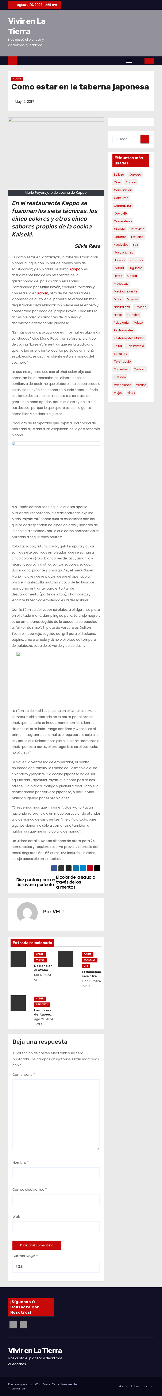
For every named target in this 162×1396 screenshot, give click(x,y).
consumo (121, 198)
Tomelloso (121, 369)
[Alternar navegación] (129, 60)
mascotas (121, 284)
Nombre (20, 1162)
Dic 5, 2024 (42, 975)
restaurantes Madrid (129, 338)
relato (138, 322)
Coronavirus (123, 206)
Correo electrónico (29, 1189)
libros (118, 276)
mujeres (132, 299)
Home (123, 1386)
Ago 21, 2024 (43, 1019)
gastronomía (124, 252)
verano (141, 385)
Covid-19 (120, 213)
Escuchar (89, 960)
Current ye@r (25, 1255)
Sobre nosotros (141, 1386)
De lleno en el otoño (43, 968)
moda (118, 299)
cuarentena (123, 221)
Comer (17, 78)
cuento (119, 229)
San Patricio (135, 346)
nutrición (133, 315)
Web (16, 1216)
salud (118, 346)
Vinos (131, 393)
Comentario (23, 1074)
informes (136, 260)
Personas (42, 1004)
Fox (135, 245)
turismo (120, 377)
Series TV (120, 354)
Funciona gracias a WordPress (29, 1384)
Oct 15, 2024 (91, 981)
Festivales (121, 245)
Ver (86, 966)
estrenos (120, 237)
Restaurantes (124, 330)
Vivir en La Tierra (35, 1350)
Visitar (40, 960)
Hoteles (119, 260)
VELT (59, 912)
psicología (121, 322)
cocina (131, 182)
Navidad (140, 307)
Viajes (118, 393)
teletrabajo (122, 361)
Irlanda (119, 268)
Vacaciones (122, 385)
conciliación (123, 190)
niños (118, 315)
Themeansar (17, 1389)
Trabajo (139, 369)
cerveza (135, 174)
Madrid (132, 276)
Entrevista (137, 229)
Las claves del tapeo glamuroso (43, 1014)
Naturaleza (122, 307)
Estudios (137, 237)
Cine (117, 182)
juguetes (135, 268)
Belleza (119, 174)
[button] (138, 60)
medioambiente (125, 291)
